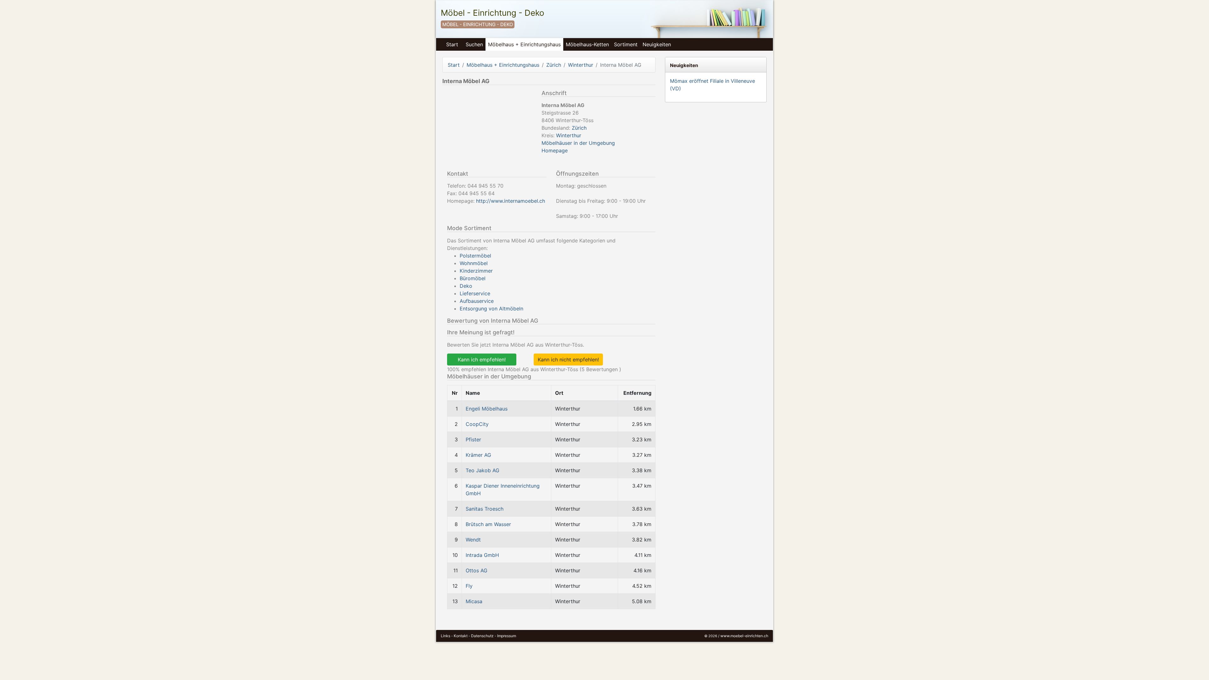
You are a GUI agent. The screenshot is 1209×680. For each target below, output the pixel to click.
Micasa (474, 601)
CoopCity (477, 424)
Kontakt (461, 635)
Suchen (474, 44)
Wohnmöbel (474, 263)
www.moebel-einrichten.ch (744, 635)
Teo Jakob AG (482, 470)
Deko (466, 286)
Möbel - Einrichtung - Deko (492, 13)
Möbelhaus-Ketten (587, 44)
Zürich (553, 65)
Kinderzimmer (476, 271)
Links (445, 635)
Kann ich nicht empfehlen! (568, 359)
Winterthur (580, 65)
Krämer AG (478, 455)
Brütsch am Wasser (488, 524)
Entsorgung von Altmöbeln (491, 308)
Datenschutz (482, 635)
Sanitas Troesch (484, 509)
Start (452, 44)
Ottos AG (476, 570)
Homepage (555, 150)
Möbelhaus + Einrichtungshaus (524, 44)
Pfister (473, 439)
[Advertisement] (489, 129)
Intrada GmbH (482, 555)
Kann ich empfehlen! (482, 359)
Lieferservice (475, 293)
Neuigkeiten (657, 44)
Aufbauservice (477, 301)
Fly (469, 586)
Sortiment (626, 44)
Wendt (473, 539)
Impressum (506, 635)
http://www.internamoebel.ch (510, 201)
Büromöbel (472, 278)
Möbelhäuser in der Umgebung (578, 143)
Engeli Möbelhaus (487, 408)
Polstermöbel (475, 255)
